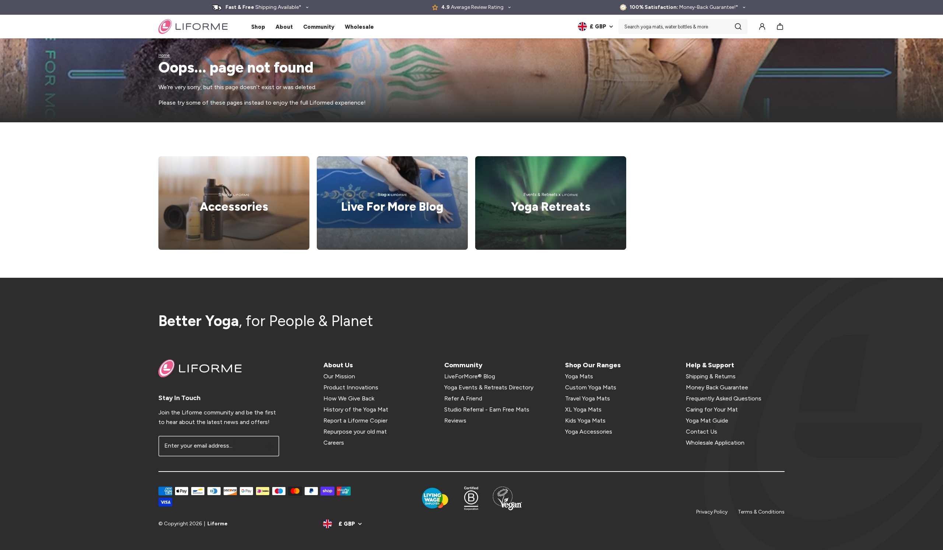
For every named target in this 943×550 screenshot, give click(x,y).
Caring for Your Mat (712, 409)
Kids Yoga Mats (585, 420)
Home (164, 55)
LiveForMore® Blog (469, 376)
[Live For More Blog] (392, 203)
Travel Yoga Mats (587, 398)
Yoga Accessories (588, 431)
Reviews (455, 420)
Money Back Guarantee (717, 387)
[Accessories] (233, 203)
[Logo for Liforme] (193, 26)
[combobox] (682, 26)
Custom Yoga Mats (590, 387)
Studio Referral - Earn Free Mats (486, 409)
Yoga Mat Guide (707, 420)
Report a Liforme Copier (355, 420)
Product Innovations (350, 387)
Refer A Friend (463, 398)
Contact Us (701, 431)
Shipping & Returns (711, 376)
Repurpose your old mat (355, 431)
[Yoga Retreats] (550, 203)
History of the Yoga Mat (355, 409)
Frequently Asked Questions (723, 398)
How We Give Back (348, 398)
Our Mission (339, 376)
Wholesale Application (715, 442)
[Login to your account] (762, 26)
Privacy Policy (712, 512)
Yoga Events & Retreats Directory (488, 387)
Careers (333, 442)
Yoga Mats (579, 376)
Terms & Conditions (761, 512)
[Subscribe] (269, 446)
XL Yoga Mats (583, 409)
